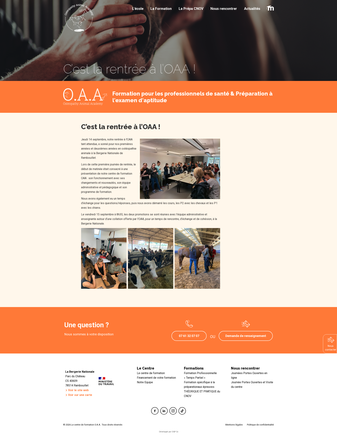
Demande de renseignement (245, 336)
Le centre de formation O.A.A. (79, 8)
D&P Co (175, 432)
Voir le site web (78, 390)
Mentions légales (234, 424)
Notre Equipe (145, 382)
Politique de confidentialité (260, 424)
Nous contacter (330, 348)
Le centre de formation (151, 373)
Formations (194, 368)
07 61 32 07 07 (189, 336)
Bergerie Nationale (107, 153)
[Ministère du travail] (106, 382)
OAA (84, 178)
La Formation (161, 9)
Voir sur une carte (80, 395)
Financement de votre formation (156, 377)
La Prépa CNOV (191, 9)
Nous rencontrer (245, 368)
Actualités (252, 9)
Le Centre (145, 368)
